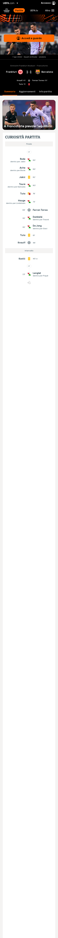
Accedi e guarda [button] (31, 38)
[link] (19, 10)
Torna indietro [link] (13, 18)
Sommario (9, 91)
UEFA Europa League (6, 10)
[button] (49, 10)
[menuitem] (20, 10)
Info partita (45, 91)
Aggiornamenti (27, 91)
